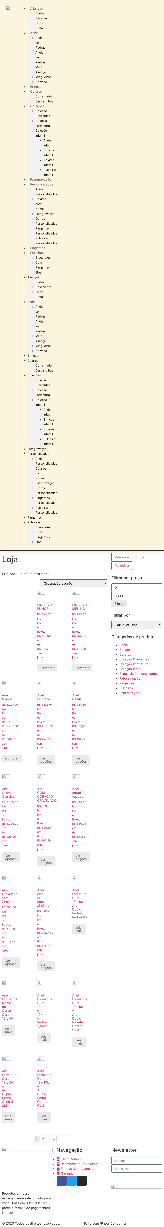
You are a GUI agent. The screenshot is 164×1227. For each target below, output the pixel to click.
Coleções (37, 106)
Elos (38, 272)
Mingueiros (43, 77)
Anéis (34, 33)
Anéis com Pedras (40, 42)
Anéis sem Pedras (40, 57)
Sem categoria (130, 693)
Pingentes (37, 248)
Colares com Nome (40, 204)
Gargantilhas (44, 101)
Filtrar (119, 604)
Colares (36, 91)
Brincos (35, 87)
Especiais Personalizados (138, 674)
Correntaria (43, 96)
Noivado (41, 82)
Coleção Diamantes (134, 659)
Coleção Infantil (131, 669)
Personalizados (41, 184)
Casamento (43, 18)
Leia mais (78, 929)
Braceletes (43, 257)
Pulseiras (37, 253)
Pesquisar (122, 566)
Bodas (39, 13)
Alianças (36, 8)
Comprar (47, 668)
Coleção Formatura (133, 664)
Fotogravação (40, 179)
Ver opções (46, 759)
